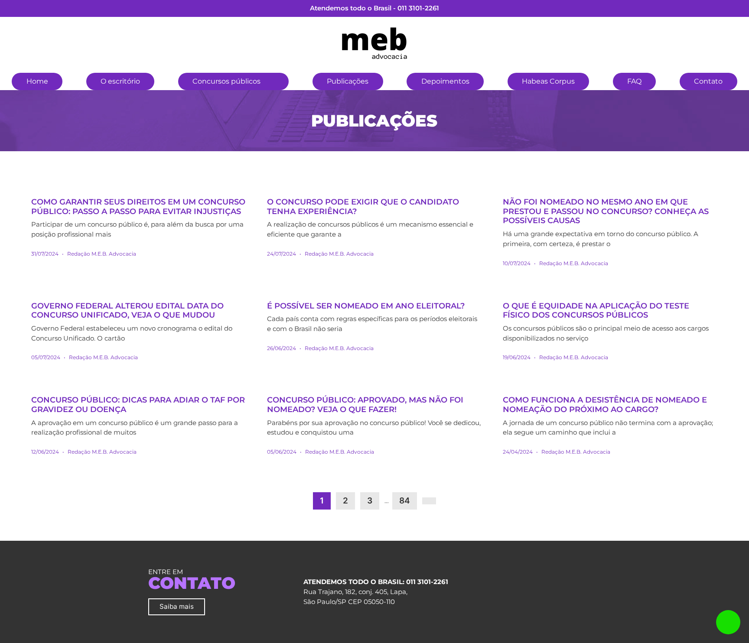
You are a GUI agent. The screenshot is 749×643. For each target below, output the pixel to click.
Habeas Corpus (548, 81)
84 (404, 501)
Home (37, 81)
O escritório (120, 81)
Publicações (347, 81)
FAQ (634, 81)
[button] (274, 80)
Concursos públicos (226, 81)
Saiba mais (177, 606)
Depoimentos (445, 81)
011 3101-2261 (418, 8)
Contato (708, 81)
